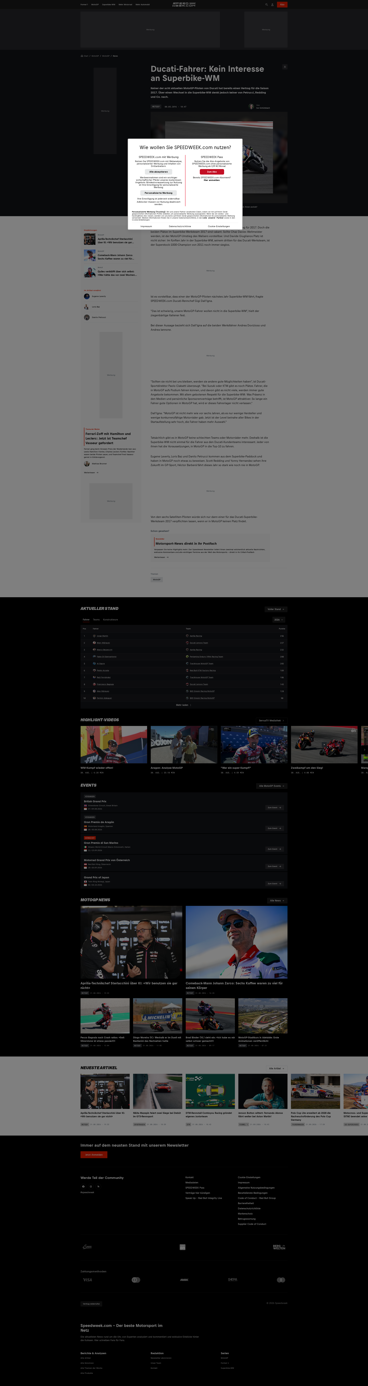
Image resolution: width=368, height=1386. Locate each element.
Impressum (146, 226)
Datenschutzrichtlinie (180, 226)
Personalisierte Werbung (158, 193)
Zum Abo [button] (212, 172)
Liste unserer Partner (213, 218)
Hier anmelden (212, 180)
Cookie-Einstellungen (219, 226)
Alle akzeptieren (158, 172)
